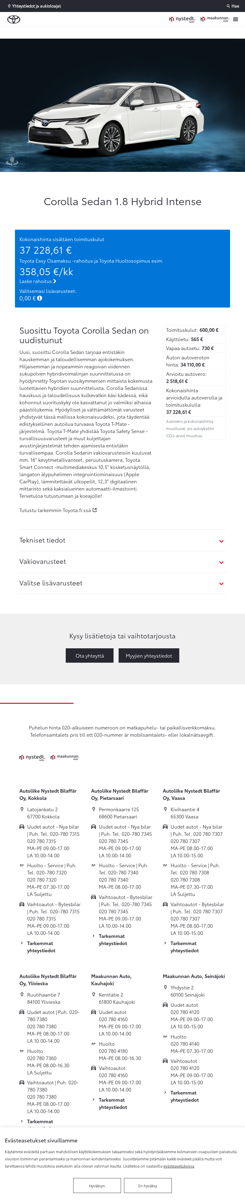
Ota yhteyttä (90, 655)
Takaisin (36, 32)
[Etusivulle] (199, 19)
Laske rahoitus (36, 280)
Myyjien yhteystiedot (149, 655)
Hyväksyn (97, 1185)
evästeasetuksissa (178, 1165)
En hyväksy (147, 1185)
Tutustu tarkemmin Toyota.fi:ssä (55, 509)
